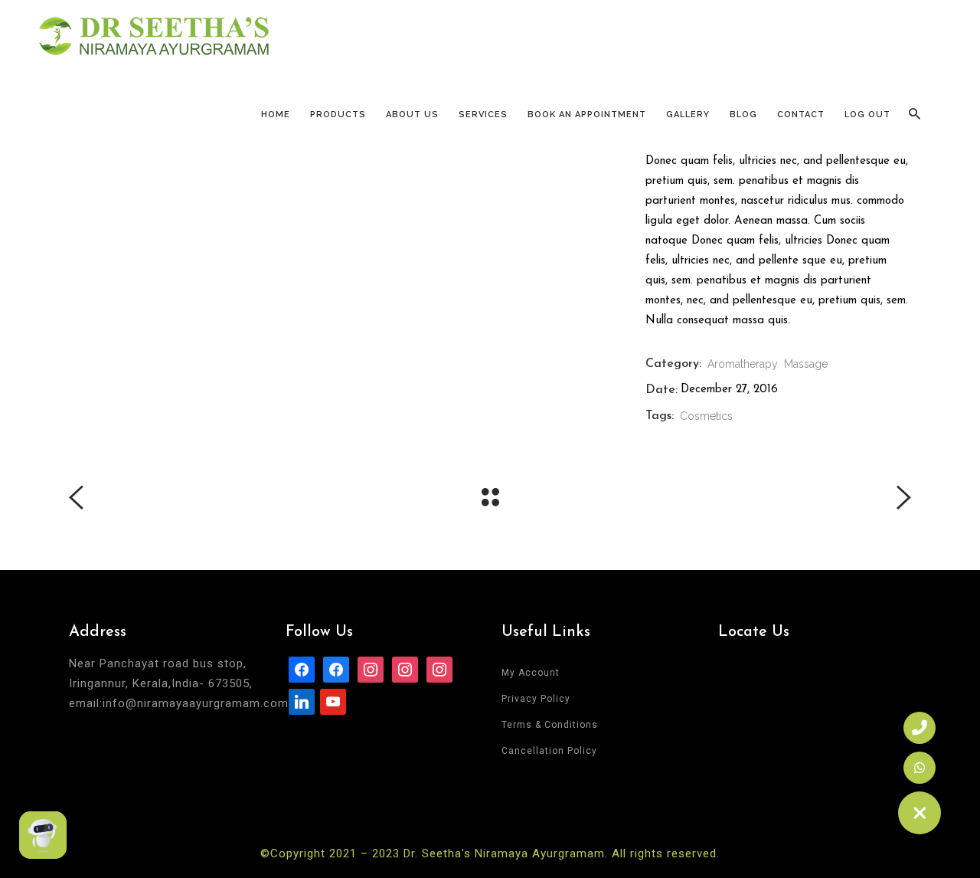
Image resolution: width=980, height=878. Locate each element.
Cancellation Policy (549, 750)
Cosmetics (706, 416)
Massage (806, 364)
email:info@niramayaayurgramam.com (179, 703)
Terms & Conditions (549, 724)
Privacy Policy (535, 698)
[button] (919, 812)
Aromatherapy (742, 364)
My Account (530, 672)
